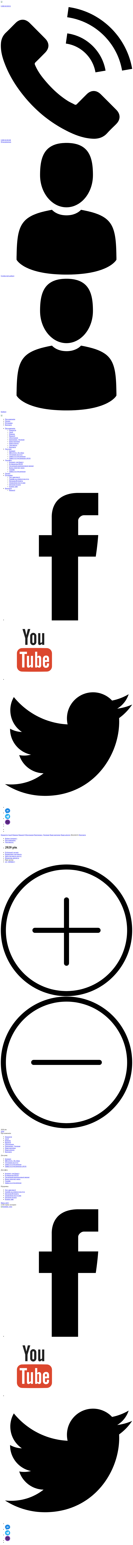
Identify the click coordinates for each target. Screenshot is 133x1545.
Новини (12, 434)
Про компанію (10, 428)
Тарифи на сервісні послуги (19, 479)
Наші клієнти (14, 443)
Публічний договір (11, 852)
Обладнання (13, 438)
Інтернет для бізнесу (16, 462)
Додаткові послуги (15, 455)
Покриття (12, 430)
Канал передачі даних (17, 468)
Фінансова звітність (12, 858)
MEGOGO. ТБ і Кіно (16, 453)
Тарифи (12, 470)
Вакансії (12, 436)
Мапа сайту (5, 1203)
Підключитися (6, 142)
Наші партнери (14, 441)
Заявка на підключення (17, 456)
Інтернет (12, 451)
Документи (13, 445)
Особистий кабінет (7, 276)
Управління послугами (17, 483)
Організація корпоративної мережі (21, 466)
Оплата (7, 473)
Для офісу (8, 460)
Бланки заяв (13, 486)
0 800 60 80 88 (6, 140)
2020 (2, 1131)
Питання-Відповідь (16, 481)
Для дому (8, 449)
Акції (11, 432)
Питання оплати (15, 485)
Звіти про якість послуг (13, 856)
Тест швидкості (14, 477)
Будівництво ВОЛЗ (16, 464)
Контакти (12, 447)
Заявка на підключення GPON (20, 458)
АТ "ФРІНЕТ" (10, 862)
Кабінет (3, 412)
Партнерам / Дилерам (16, 440)
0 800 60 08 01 (6, 6)
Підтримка (9, 475)
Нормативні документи (13, 854)
